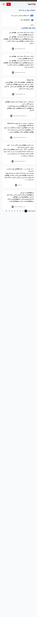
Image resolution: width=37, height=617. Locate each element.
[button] (3, 4)
